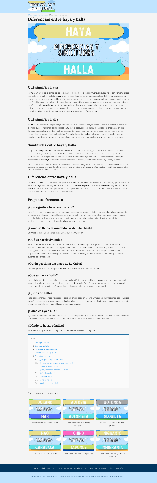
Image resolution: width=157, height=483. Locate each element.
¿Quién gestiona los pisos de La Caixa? (53, 370)
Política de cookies (116, 476)
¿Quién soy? (35, 476)
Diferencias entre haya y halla (46, 352)
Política (110, 468)
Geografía (119, 468)
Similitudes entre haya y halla (46, 349)
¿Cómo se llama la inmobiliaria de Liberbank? (56, 363)
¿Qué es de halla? (45, 376)
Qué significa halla (42, 346)
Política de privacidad (102, 476)
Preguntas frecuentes (43, 356)
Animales (102, 468)
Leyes (86, 468)
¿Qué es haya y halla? (47, 373)
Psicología (78, 468)
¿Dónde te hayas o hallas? (48, 383)
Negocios (50, 468)
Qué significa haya (42, 342)
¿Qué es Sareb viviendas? (48, 366)
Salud (42, 468)
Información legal (88, 476)
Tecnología (68, 468)
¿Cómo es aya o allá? (46, 380)
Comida (59, 468)
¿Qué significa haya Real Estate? (51, 359)
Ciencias (93, 468)
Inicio (36, 468)
